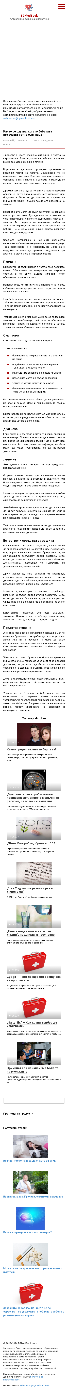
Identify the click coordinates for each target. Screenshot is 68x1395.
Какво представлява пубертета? (31, 749)
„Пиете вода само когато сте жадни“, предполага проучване (31, 932)
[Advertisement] (34, 59)
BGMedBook (29, 15)
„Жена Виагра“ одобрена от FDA (31, 843)
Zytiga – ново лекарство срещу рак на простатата (34, 978)
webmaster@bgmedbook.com (19, 118)
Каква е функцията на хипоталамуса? (27, 1232)
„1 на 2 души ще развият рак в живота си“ (30, 890)
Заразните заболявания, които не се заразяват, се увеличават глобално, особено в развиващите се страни (33, 1311)
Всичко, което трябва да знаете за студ (29, 1160)
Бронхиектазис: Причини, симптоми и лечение (33, 1196)
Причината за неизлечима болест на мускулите (32, 1069)
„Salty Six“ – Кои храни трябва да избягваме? (32, 1024)
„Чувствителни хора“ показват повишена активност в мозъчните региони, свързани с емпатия (33, 797)
